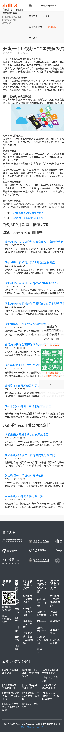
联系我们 (17, 647)
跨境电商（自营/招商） (27, 624)
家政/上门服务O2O (41, 613)
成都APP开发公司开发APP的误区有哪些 (30, 262)
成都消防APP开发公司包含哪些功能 (27, 324)
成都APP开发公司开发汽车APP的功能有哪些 (33, 344)
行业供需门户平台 (55, 613)
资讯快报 (52, 27)
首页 (31, 5)
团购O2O (41, 621)
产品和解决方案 (46, 5)
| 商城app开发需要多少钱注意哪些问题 (11, 707)
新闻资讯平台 (55, 622)
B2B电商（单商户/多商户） (27, 611)
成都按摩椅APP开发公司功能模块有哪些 (30, 365)
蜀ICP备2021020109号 (32, 727)
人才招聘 (17, 629)
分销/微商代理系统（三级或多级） (28, 638)
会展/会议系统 (55, 632)
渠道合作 (47, 16)
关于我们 (33, 38)
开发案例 (33, 16)
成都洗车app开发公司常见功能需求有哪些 (31, 385)
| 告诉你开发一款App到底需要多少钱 (30, 696)
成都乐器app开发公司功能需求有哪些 (28, 406)
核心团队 (17, 601)
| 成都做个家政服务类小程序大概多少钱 (11, 696)
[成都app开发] (11, 5)
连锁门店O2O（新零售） (42, 640)
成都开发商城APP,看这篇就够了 (27, 213)
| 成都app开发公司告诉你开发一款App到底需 (50, 696)
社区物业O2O (41, 651)
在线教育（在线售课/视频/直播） (55, 601)
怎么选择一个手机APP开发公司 (24, 475)
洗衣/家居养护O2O (41, 629)
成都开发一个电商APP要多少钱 (27, 218)
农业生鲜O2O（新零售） (42, 602)
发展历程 (17, 610)
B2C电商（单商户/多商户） (27, 599)
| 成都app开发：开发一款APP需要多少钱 (30, 672)
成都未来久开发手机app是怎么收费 (26, 434)
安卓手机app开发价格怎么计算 (24, 496)
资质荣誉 (17, 620)
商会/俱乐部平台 (55, 641)
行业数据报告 (35, 27)
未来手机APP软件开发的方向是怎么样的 (30, 455)
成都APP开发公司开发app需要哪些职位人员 (32, 283)
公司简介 (17, 638)
